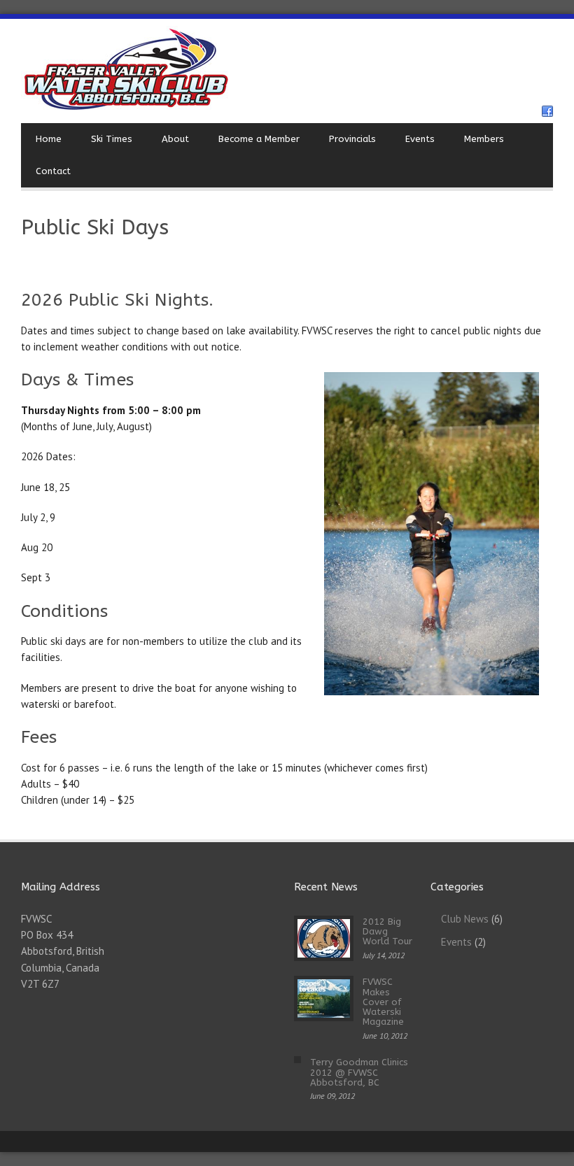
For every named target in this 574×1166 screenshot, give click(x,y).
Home (49, 139)
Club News (465, 918)
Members (484, 139)
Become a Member (259, 139)
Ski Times (111, 139)
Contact (53, 171)
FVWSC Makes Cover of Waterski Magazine (383, 1001)
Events (420, 139)
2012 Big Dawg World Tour (387, 931)
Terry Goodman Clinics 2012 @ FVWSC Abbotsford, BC (359, 1072)
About (175, 139)
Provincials (352, 139)
